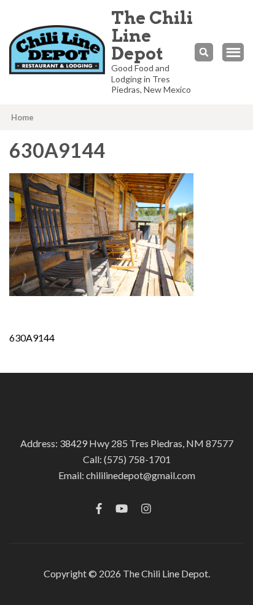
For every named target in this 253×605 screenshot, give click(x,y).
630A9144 (32, 337)
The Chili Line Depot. (166, 573)
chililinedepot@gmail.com (140, 475)
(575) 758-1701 (137, 459)
